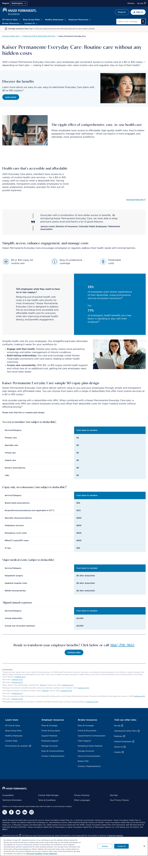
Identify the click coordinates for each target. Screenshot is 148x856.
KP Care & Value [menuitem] (10, 19)
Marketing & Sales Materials (90, 746)
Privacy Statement (50, 853)
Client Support (84, 741)
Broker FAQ (83, 761)
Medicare (118, 736)
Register (122, 12)
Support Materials (49, 736)
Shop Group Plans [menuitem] (31, 19)
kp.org (140, 3)
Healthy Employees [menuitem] (54, 19)
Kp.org (117, 725)
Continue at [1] (20, 677)
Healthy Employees (13, 736)
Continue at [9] (17, 699)
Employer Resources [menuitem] (78, 19)
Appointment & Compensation (91, 736)
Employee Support (49, 741)
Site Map (114, 795)
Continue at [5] (83, 688)
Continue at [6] (66, 691)
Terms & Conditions (47, 800)
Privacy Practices (81, 795)
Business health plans (11, 36)
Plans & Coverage (49, 725)
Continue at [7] (17, 693)
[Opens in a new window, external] (4, 812)
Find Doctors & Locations (16, 746)
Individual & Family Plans (125, 731)
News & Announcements (52, 751)
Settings (105, 846)
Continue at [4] (67, 685)
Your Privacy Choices (119, 800)
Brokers (131, 3)
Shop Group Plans (13, 731)
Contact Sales (11, 741)
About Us (118, 747)
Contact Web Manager (48, 795)
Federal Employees (122, 741)
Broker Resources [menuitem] (10, 23)
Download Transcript (135, 200)
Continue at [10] (92, 702)
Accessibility (8, 795)
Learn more (10, 97)
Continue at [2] (17, 679)
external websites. (116, 835)
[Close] (144, 846)
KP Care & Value (12, 725)
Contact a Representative (52, 756)
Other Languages (82, 800)
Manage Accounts (49, 746)
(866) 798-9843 (122, 645)
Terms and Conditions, (34, 853)
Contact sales (74, 652)
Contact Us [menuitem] (29, 23)
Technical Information (12, 800)
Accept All (121, 846)
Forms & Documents (50, 731)
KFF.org (43, 685)
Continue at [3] (17, 682)
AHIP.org (45, 691)
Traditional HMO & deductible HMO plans (39, 36)
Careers (117, 752)
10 (52, 510)
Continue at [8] (139, 696)
